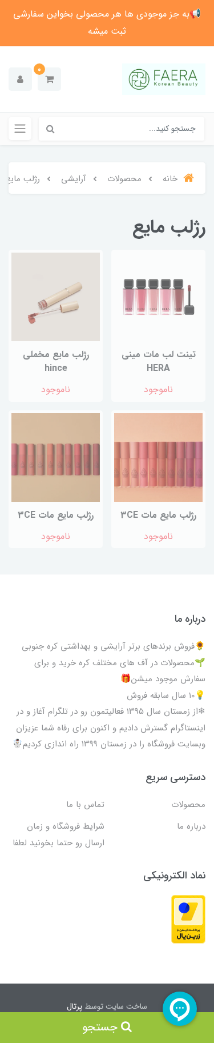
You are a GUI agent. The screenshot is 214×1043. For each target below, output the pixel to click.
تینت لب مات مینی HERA (159, 361)
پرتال (74, 1006)
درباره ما (191, 826)
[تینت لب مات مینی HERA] (158, 296)
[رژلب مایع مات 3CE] (158, 457)
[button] (49, 79)
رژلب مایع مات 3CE (158, 515)
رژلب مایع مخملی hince (56, 361)
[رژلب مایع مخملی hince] (55, 296)
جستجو (101, 1027)
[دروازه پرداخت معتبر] (188, 919)
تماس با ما (85, 805)
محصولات (188, 805)
